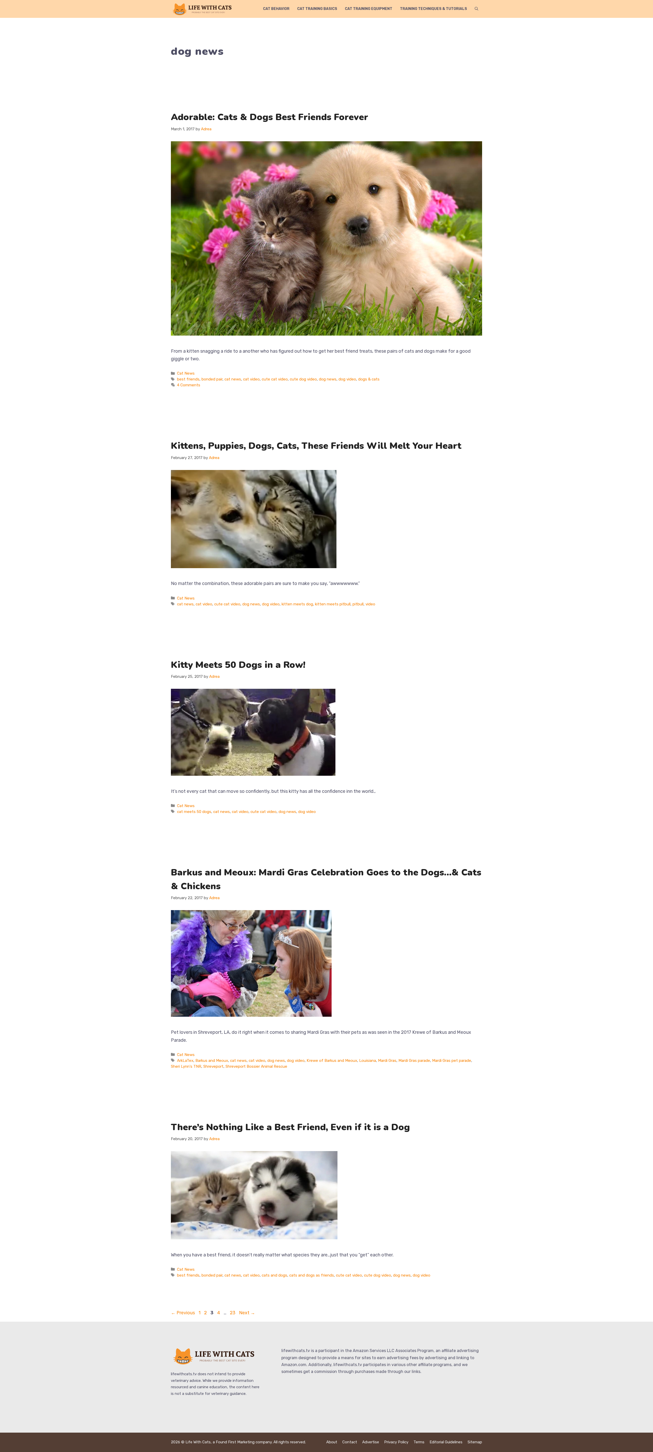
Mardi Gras (387, 1060)
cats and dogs (274, 1275)
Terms (418, 1442)
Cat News (186, 373)
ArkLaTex (185, 1060)
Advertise (370, 1442)
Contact (349, 1442)
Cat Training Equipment (368, 9)
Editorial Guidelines (446, 1442)
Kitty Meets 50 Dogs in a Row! (238, 665)
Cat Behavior (276, 9)
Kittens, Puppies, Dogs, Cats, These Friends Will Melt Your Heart (316, 446)
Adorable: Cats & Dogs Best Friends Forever (269, 117)
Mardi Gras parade (414, 1060)
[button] (476, 9)
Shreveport (213, 1066)
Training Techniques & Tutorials (433, 9)
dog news (327, 379)
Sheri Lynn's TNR (186, 1066)
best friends (188, 379)
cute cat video (275, 379)
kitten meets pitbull (332, 604)
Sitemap (475, 1442)
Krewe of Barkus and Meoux (332, 1060)
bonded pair (212, 379)
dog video (347, 379)
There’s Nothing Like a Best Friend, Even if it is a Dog (290, 1127)
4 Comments (188, 385)
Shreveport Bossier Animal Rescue (256, 1066)
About (331, 1442)
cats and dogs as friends (311, 1275)
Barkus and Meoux (211, 1060)
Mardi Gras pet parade (451, 1060)
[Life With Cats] (203, 9)
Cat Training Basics (317, 9)
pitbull (358, 604)
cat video (251, 379)
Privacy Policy (396, 1442)
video (370, 604)
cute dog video (303, 379)
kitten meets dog (297, 604)
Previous (183, 1313)
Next (247, 1313)
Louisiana (367, 1060)
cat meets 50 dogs (194, 811)
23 (233, 1313)
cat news (232, 379)
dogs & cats (369, 379)
